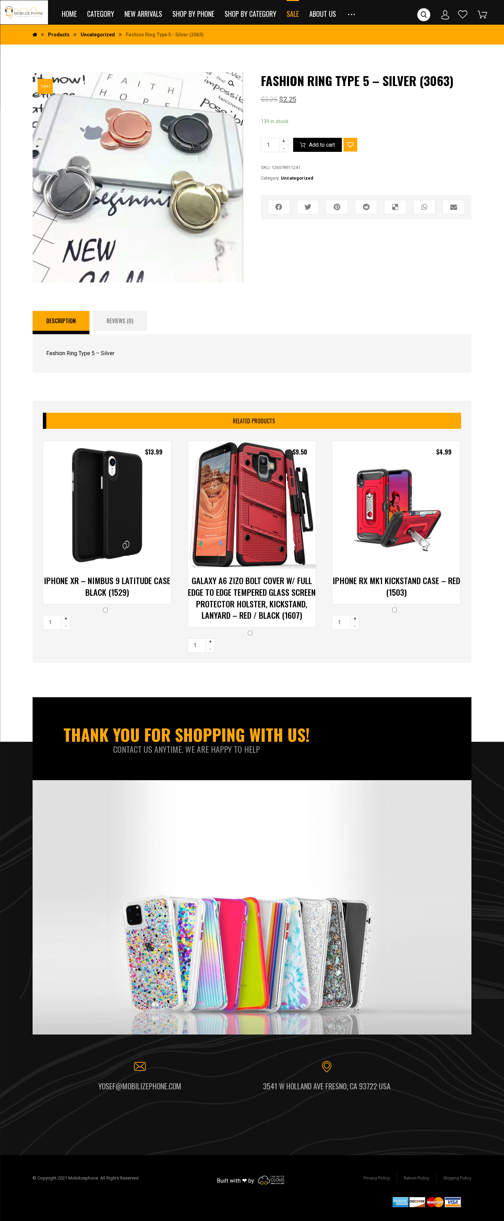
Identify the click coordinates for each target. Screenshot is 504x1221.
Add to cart (322, 145)
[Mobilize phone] (24, 12)
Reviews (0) (120, 321)
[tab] (61, 322)
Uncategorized (297, 178)
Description (61, 321)
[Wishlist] (462, 14)
